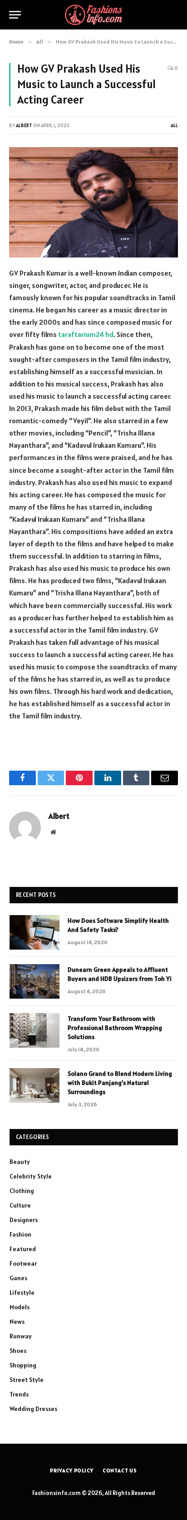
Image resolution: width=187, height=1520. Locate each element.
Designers (24, 1220)
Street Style (27, 1380)
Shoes (18, 1351)
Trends (19, 1394)
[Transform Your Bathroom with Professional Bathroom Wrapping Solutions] (34, 1030)
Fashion (20, 1234)
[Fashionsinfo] (93, 15)
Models (20, 1307)
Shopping (23, 1365)
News (17, 1321)
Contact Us (120, 1470)
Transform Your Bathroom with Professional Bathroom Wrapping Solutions (115, 1028)
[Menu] (15, 15)
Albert (24, 125)
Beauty (20, 1162)
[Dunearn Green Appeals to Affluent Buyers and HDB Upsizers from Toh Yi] (34, 981)
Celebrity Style (31, 1176)
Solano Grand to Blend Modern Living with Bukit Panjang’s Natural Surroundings (120, 1082)
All (174, 125)
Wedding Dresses (33, 1409)
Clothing (22, 1191)
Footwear (23, 1263)
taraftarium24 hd (85, 334)
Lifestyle (22, 1292)
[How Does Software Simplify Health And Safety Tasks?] (34, 932)
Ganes (18, 1278)
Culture (20, 1205)
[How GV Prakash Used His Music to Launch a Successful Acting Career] (93, 202)
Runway (21, 1336)
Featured (23, 1249)
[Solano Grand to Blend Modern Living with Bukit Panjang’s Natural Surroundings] (34, 1085)
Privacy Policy (72, 1470)
